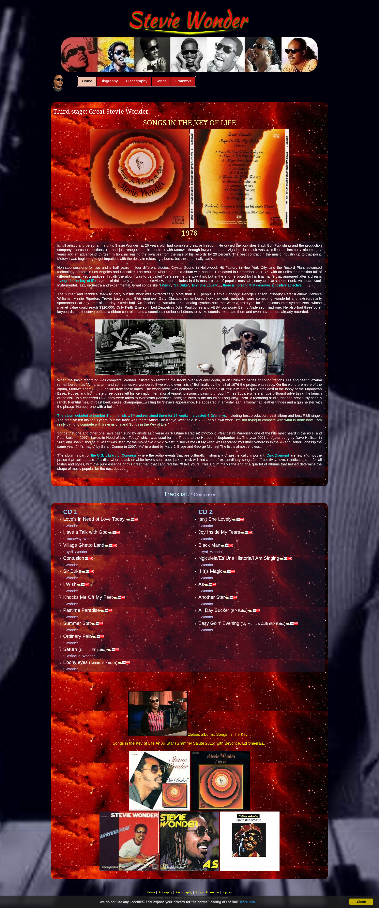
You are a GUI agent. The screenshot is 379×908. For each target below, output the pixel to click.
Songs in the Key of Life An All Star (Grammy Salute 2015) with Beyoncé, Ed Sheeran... (189, 743)
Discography (136, 81)
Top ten (227, 892)
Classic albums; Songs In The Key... (219, 734)
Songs (161, 81)
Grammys (183, 81)
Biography (109, 81)
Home (87, 81)
